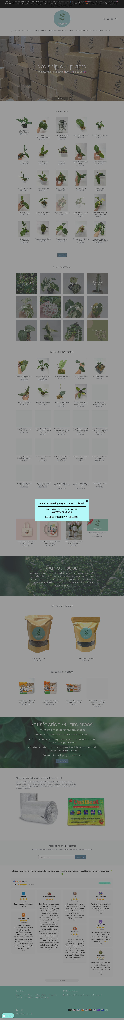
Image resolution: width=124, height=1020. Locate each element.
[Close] (87, 501)
